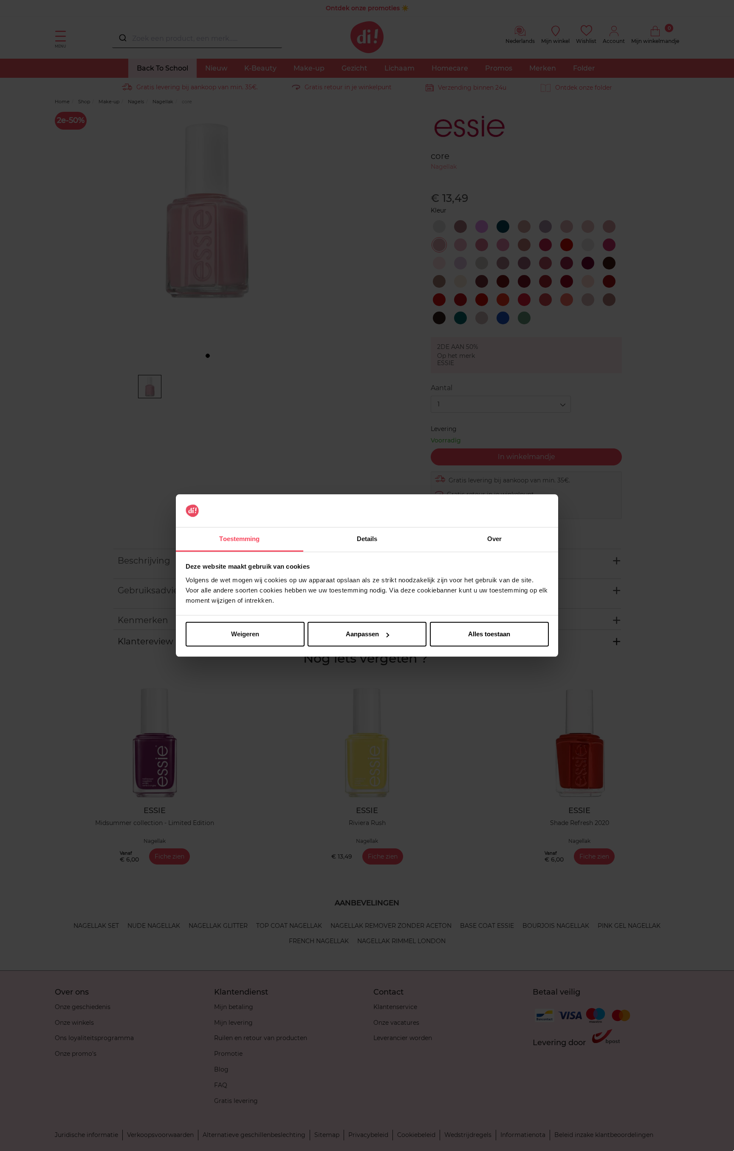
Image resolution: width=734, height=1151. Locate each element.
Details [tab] (367, 538)
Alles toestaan (489, 634)
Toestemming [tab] (239, 538)
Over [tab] (494, 538)
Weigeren (245, 634)
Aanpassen (362, 634)
